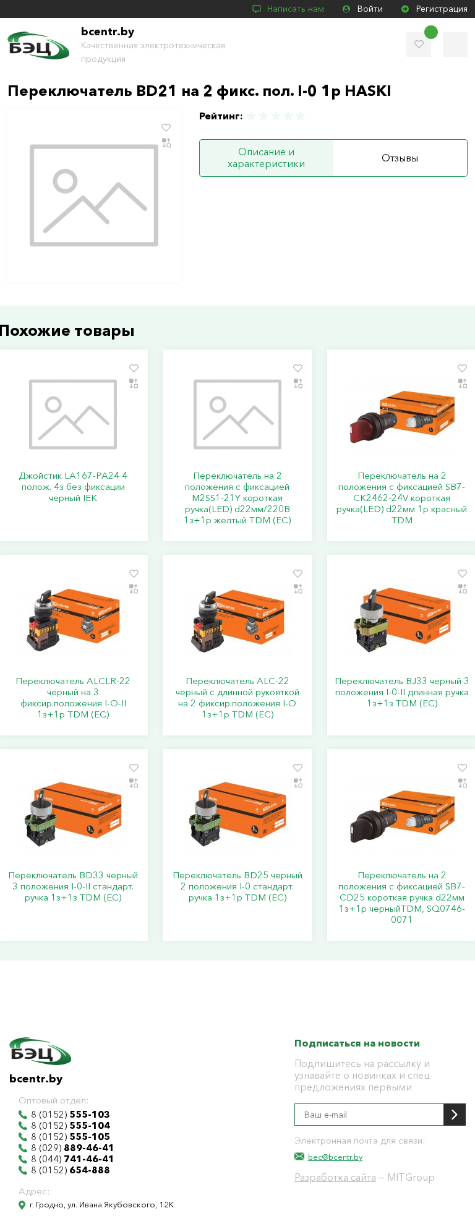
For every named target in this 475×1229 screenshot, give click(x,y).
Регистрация (442, 8)
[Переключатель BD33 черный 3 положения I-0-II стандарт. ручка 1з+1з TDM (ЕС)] (73, 813)
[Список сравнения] (455, 44)
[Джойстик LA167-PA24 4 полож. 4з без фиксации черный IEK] (73, 414)
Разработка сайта (335, 1177)
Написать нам (295, 8)
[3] (276, 116)
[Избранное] (418, 44)
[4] (288, 116)
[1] (251, 116)
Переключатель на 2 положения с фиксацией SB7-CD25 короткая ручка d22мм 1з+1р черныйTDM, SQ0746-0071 (401, 897)
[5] (300, 116)
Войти (370, 8)
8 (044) (72, 1159)
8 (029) (72, 1148)
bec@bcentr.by (335, 1157)
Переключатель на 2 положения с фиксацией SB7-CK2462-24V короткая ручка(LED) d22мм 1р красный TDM (401, 498)
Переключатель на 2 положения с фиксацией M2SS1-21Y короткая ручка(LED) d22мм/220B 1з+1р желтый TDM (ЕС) (237, 498)
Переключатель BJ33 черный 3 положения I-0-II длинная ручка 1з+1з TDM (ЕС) (402, 692)
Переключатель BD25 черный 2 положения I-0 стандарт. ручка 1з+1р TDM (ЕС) (237, 886)
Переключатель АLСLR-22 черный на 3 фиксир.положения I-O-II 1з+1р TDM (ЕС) (73, 697)
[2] (263, 116)
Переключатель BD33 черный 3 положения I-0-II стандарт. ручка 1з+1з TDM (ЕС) (73, 886)
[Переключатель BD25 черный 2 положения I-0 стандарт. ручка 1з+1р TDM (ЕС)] (237, 813)
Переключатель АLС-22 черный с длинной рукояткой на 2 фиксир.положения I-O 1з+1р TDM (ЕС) (237, 697)
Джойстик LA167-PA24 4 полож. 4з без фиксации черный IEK (73, 486)
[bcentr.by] (38, 45)
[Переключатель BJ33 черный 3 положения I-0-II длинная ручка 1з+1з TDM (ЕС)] (402, 619)
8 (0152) (70, 1114)
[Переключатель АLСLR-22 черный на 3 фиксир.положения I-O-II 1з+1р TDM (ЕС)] (73, 619)
